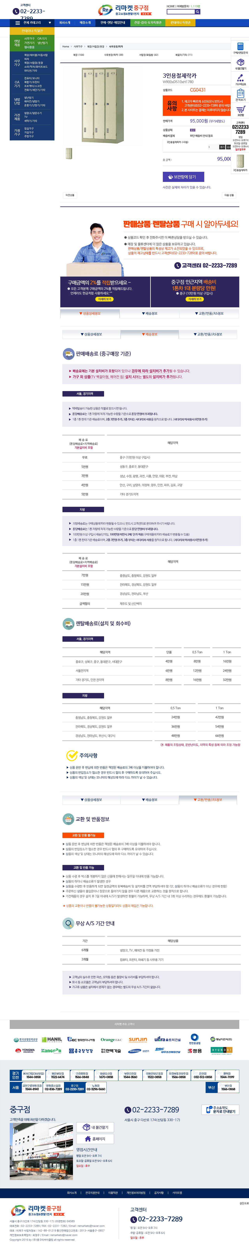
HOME (171, 6)
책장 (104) (78, 55)
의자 (26, 59)
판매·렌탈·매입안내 (113, 23)
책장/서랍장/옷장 (33, 63)
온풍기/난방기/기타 (34, 105)
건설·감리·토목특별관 (147, 23)
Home (65, 46)
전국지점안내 (92, 1192)
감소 (229, 147)
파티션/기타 (30, 70)
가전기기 (29, 43)
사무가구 (29, 38)
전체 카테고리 (32, 23)
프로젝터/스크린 (33, 86)
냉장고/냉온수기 (33, 113)
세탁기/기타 (30, 121)
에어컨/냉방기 (31, 101)
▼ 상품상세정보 (90, 314)
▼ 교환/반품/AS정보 (209, 314)
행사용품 (29, 47)
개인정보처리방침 (136, 1192)
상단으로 (244, 1203)
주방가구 (29, 136)
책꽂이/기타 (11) (183, 55)
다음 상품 (229, 195)
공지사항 (159, 1192)
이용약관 (113, 1192)
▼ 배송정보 (149, 314)
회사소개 (64, 23)
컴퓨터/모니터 (31, 78)
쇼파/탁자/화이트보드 (36, 66)
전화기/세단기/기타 (34, 90)
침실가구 (29, 128)
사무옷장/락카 (116, 46)
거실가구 (29, 132)
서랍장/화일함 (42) (148, 55)
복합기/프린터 (31, 82)
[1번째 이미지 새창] (69, 153)
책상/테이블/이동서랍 (36, 55)
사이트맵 (177, 1192)
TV (25, 117)
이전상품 (70, 195)
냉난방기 (43, 43)
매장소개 (85, 23)
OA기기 (42, 38)
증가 (222, 147)
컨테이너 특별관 (32, 31)
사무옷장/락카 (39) (113, 55)
